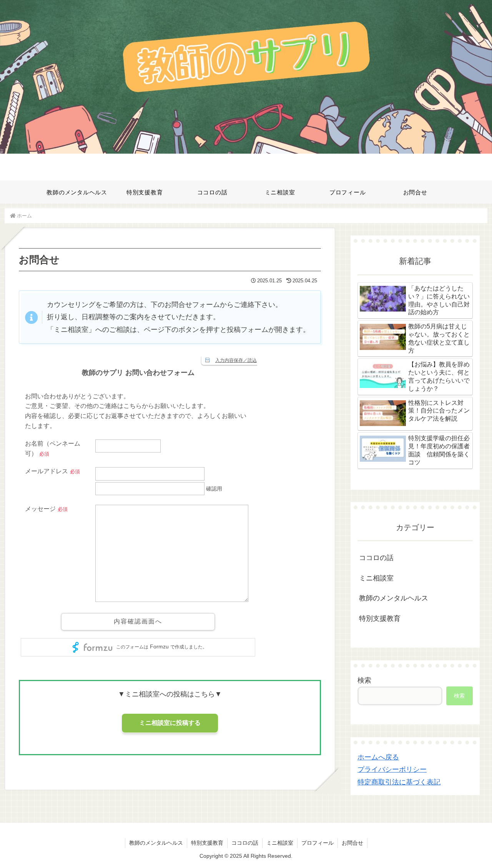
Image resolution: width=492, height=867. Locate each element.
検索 (364, 680)
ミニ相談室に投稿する (170, 722)
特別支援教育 (207, 843)
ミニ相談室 (279, 843)
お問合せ (352, 843)
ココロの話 (244, 843)
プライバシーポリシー (392, 769)
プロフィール (317, 843)
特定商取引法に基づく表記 (398, 782)
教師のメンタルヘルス (156, 843)
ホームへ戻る (378, 757)
